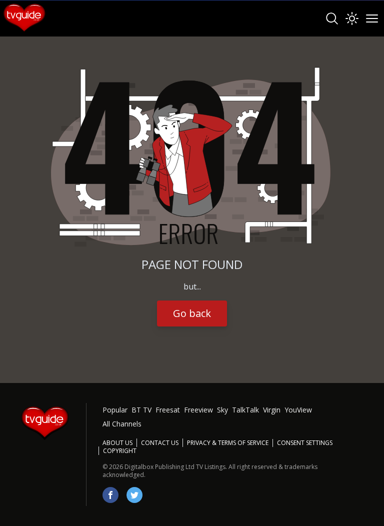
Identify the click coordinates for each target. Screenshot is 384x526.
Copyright (119, 450)
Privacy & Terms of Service (227, 442)
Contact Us (159, 442)
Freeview (198, 409)
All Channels (122, 423)
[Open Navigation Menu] (372, 18)
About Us (117, 442)
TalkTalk (245, 409)
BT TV (142, 409)
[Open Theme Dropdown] (352, 18)
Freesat (168, 409)
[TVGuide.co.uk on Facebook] (110, 495)
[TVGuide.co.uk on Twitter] (134, 495)
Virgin (271, 409)
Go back (192, 313)
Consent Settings (304, 443)
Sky (222, 409)
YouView (298, 409)
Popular (115, 409)
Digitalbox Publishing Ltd (159, 466)
